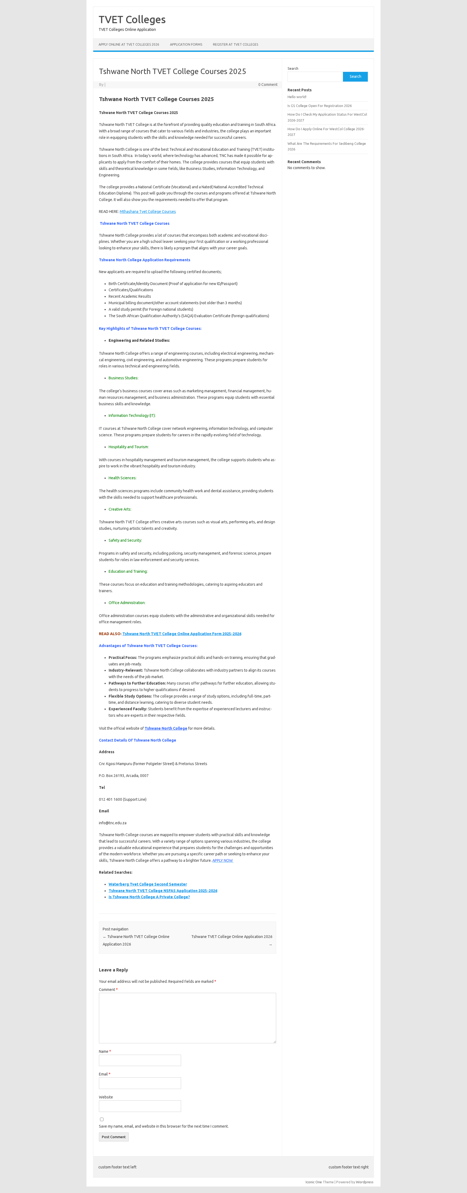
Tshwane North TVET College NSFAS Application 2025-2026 (163, 891)
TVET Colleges (132, 19)
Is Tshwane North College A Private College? (149, 897)
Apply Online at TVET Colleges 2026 (129, 44)
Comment (108, 989)
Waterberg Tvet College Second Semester (148, 884)
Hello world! (297, 97)
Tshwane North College (166, 728)
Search (293, 68)
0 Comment (268, 84)
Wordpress (364, 1182)
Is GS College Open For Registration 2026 (320, 106)
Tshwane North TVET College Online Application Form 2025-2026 (181, 634)
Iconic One (314, 1182)
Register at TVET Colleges (235, 44)
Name (105, 1051)
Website (106, 1097)
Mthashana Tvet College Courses (148, 211)
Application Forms (186, 44)
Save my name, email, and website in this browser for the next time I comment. (164, 1126)
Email (105, 1074)
